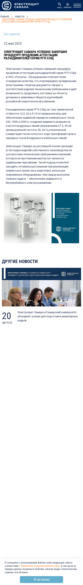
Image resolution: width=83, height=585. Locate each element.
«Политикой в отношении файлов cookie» (40, 566)
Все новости (12, 34)
